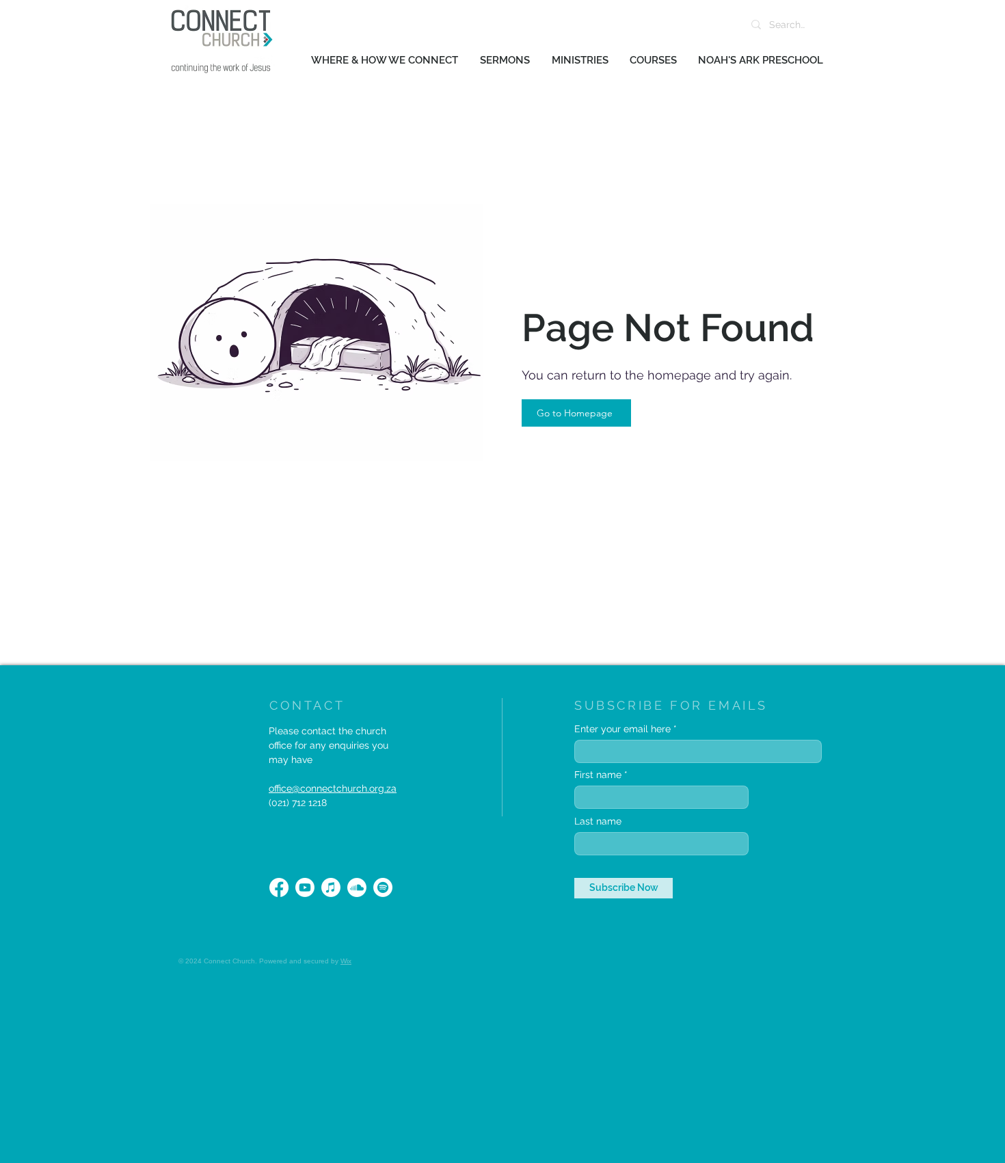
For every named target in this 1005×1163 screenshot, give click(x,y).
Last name (597, 821)
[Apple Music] (330, 887)
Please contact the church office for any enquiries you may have (328, 745)
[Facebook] (279, 887)
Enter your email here (622, 729)
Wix (345, 961)
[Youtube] (304, 887)
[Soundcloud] (356, 887)
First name (597, 774)
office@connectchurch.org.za (333, 788)
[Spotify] (382, 887)
